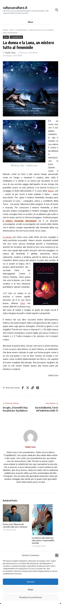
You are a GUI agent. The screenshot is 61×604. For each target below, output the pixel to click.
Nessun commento (29, 52)
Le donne (7, 237)
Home (5, 30)
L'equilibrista (20, 30)
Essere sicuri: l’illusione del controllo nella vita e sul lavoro (15, 525)
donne (51, 191)
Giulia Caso (10, 52)
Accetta (30, 581)
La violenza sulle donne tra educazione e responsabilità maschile (43, 540)
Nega (30, 589)
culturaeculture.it (15, 8)
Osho (22, 303)
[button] (56, 555)
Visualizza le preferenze (30, 597)
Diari (12, 30)
